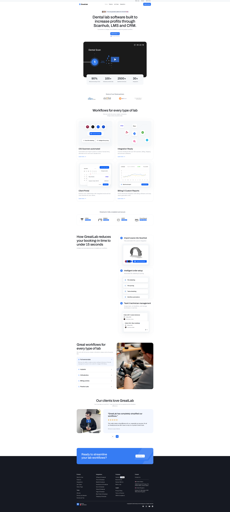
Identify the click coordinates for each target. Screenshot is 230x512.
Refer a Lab (137, 0)
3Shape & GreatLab (101, 477)
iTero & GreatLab (100, 479)
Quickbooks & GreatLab (102, 484)
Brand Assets (118, 479)
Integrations (122, 4)
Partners (142, 0)
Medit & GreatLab (100, 482)
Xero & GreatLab (100, 486)
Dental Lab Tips (80, 498)
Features (111, 4)
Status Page (80, 486)
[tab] (95, 361)
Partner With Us (119, 482)
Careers (117, 477)
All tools (79, 493)
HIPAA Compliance (120, 495)
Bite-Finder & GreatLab (101, 494)
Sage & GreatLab (100, 491)
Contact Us (137, 477)
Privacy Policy (118, 490)
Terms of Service (119, 493)
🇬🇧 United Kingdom (139, 488)
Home (106, 4)
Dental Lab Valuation (82, 495)
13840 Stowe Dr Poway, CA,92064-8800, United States (142, 484)
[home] (83, 4)
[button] (112, 436)
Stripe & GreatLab (100, 489)
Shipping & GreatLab (101, 496)
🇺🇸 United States (139, 481)
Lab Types (116, 4)
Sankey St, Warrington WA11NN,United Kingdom (141, 491)
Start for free (148, 0)
